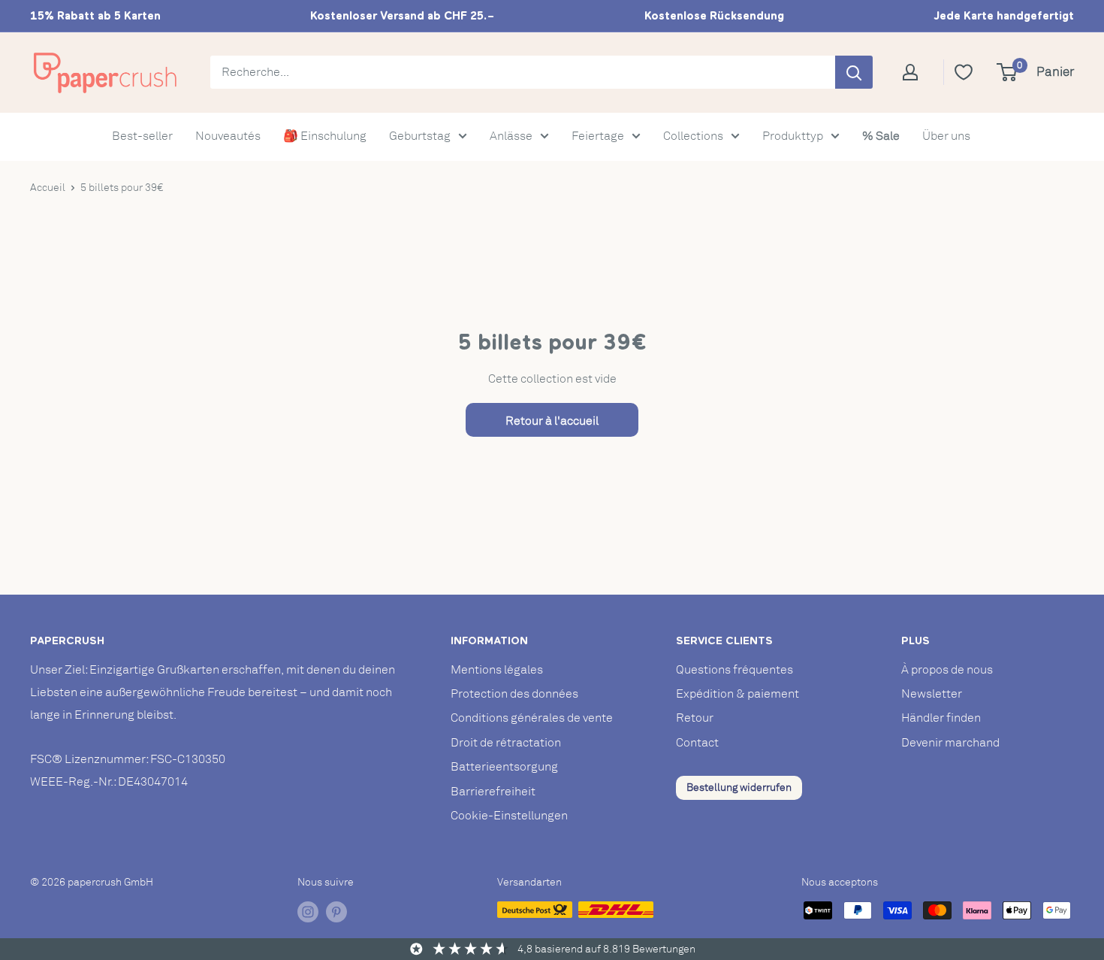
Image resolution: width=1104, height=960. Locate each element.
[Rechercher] (854, 72)
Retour (694, 717)
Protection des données (514, 693)
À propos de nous (947, 669)
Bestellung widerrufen (739, 787)
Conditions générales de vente (532, 717)
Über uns (946, 136)
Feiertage (598, 136)
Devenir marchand (950, 742)
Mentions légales (497, 669)
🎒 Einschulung (324, 136)
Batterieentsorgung (504, 766)
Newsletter (931, 693)
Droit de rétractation (506, 742)
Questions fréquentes (734, 669)
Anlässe (511, 136)
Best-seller (142, 136)
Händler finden (941, 717)
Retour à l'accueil (552, 421)
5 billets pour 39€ (121, 187)
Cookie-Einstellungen (509, 815)
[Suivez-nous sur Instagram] (307, 911)
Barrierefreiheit (493, 791)
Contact (697, 742)
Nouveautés (228, 136)
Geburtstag (420, 136)
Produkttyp (792, 136)
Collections (693, 136)
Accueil (47, 187)
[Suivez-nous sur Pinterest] (336, 911)
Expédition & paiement (737, 693)
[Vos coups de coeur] (963, 72)
